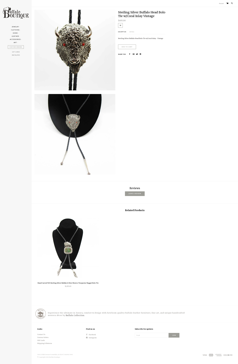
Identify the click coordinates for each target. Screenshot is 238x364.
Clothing (15, 30)
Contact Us (41, 334)
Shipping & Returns (44, 343)
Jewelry (15, 27)
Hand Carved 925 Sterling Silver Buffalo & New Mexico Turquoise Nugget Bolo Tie (68, 283)
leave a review (134, 193)
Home (15, 33)
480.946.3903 (16, 55)
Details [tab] (131, 32)
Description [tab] (122, 32)
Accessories (15, 39)
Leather (15, 36)
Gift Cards (16, 52)
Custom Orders (15, 47)
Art (15, 42)
